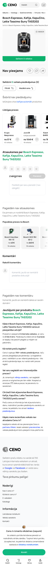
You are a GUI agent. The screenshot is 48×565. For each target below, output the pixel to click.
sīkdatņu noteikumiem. (28, 544)
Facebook (20, 468)
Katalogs (6, 501)
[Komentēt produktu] (36, 70)
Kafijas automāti (24, 101)
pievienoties (34, 427)
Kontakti (6, 521)
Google (8, 468)
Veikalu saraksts (9, 517)
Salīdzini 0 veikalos (24, 58)
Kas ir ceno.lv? (8, 491)
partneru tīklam (9, 427)
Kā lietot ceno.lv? (10, 494)
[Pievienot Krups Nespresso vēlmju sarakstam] (17, 139)
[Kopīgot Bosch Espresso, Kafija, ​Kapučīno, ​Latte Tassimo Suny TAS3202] (42, 70)
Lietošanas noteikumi (11, 514)
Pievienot (37, 176)
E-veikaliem (7, 498)
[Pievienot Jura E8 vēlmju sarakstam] (37, 139)
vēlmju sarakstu (21, 377)
